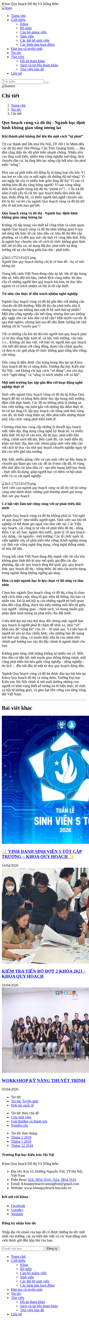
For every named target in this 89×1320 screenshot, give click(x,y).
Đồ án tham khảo (32, 61)
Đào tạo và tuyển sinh (26, 49)
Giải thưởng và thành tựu (29, 1121)
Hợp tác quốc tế (22, 1105)
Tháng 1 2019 (21, 1141)
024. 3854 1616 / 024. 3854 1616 (52, 1180)
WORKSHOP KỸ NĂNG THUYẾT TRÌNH (43, 1080)
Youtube (17, 1214)
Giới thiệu (18, 20)
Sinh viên (27, 36)
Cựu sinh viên (21, 1117)
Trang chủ (18, 16)
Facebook (18, 1206)
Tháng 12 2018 (22, 1145)
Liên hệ (16, 73)
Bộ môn (26, 28)
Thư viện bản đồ (32, 69)
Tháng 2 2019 (21, 1137)
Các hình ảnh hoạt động (37, 44)
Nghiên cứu (19, 1125)
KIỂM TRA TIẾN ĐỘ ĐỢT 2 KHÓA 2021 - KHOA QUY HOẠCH (43, 974)
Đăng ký (52, 1248)
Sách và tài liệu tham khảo (39, 65)
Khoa (24, 24)
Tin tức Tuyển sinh (24, 1101)
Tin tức (16, 53)
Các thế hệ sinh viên (34, 40)
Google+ (17, 1210)
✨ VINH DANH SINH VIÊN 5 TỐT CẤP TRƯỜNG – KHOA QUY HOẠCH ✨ (42, 854)
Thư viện (17, 57)
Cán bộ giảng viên (33, 32)
